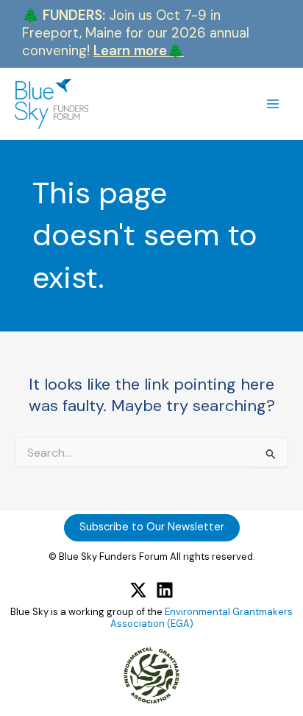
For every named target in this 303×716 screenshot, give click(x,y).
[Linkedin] (165, 590)
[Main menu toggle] (272, 103)
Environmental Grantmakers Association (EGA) (201, 618)
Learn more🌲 (138, 50)
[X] (138, 590)
